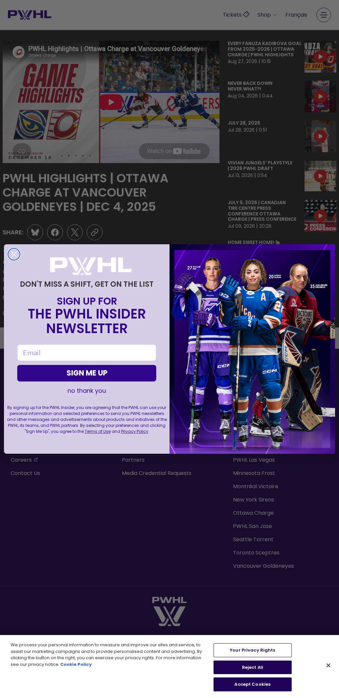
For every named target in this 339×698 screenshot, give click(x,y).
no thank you (87, 391)
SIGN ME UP (87, 373)
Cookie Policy (76, 664)
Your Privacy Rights (252, 650)
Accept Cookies (252, 684)
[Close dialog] (14, 254)
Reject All (252, 667)
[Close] (328, 665)
